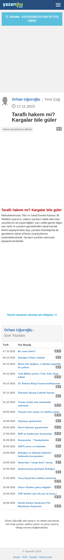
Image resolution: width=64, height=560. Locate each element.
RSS (25, 557)
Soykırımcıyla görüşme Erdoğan (36, 468)
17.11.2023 (25, 106)
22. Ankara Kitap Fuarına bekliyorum (39, 383)
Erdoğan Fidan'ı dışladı (31, 357)
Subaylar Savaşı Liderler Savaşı (36, 392)
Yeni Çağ (52, 99)
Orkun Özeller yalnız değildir (34, 487)
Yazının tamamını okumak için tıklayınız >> (32, 314)
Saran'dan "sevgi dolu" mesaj (35, 462)
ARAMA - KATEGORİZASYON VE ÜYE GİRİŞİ (33, 18)
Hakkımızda (45, 557)
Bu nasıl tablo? (27, 351)
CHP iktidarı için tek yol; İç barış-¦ (37, 493)
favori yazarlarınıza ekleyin (18, 129)
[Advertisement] (32, 60)
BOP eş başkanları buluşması (35, 433)
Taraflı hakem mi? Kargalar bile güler (34, 117)
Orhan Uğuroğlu (26, 99)
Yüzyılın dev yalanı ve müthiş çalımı (38, 411)
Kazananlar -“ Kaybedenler (33, 440)
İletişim (17, 557)
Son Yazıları (14, 335)
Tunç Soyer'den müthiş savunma (37, 478)
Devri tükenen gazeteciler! (33, 427)
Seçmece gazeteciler (30, 421)
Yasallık (33, 557)
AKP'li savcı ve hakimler (32, 446)
